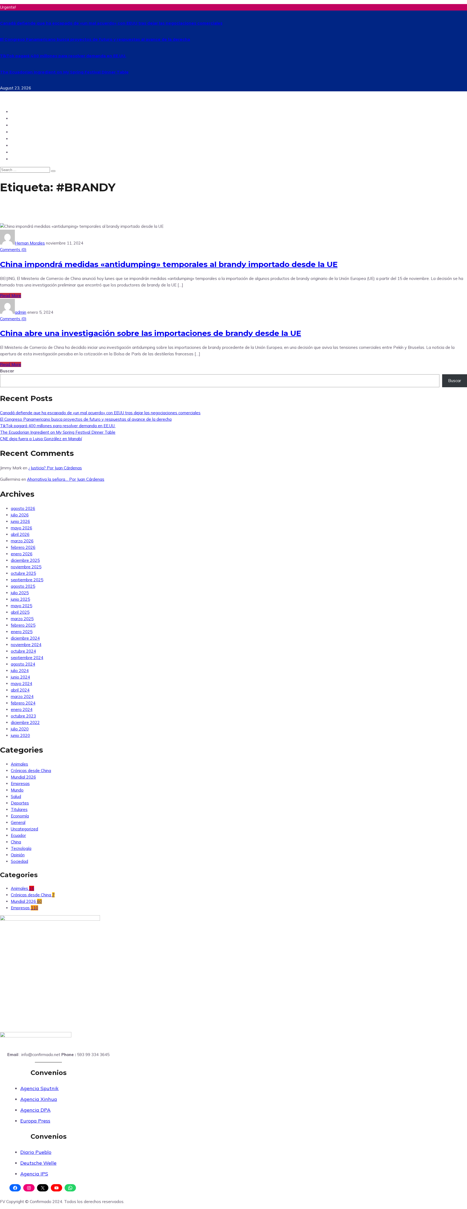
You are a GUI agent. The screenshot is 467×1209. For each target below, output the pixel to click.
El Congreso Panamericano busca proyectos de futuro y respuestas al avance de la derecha (95, 39)
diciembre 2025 (25, 560)
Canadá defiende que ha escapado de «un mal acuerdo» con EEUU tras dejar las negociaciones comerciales (111, 23)
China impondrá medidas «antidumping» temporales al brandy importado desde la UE (169, 264)
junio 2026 (20, 521)
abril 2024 (20, 690)
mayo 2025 (21, 605)
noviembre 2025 (26, 566)
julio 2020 (20, 729)
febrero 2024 (23, 703)
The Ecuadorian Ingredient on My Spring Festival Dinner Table (64, 72)
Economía (20, 816)
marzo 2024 (22, 696)
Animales (19, 764)
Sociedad (21, 145)
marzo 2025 (22, 618)
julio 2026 (20, 514)
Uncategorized (24, 828)
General (18, 822)
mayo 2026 (21, 527)
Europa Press (35, 1121)
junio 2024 (20, 677)
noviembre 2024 (26, 644)
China (17, 159)
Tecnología (23, 132)
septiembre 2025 (27, 579)
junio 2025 (20, 599)
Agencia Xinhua (38, 1099)
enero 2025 (21, 631)
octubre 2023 (23, 716)
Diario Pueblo (35, 1152)
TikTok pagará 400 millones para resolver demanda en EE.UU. (63, 56)
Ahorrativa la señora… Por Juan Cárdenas (65, 479)
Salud (17, 152)
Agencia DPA (35, 1110)
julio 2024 (20, 670)
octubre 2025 (23, 573)
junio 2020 (20, 735)
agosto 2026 (23, 508)
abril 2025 (20, 612)
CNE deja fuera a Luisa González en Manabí (41, 438)
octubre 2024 (23, 651)
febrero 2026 (23, 547)
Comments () (13, 249)
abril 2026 (20, 534)
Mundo (19, 118)
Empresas (20, 783)
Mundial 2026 (23, 777)
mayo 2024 (21, 683)
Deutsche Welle (38, 1163)
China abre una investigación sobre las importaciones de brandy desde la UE (150, 333)
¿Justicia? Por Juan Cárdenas (55, 467)
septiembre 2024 (27, 657)
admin (20, 312)
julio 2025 (20, 592)
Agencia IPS (34, 1174)
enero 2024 (21, 709)
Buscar (7, 370)
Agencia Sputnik (39, 1088)
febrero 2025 (23, 625)
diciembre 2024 (25, 638)
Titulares (19, 809)
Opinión (20, 125)
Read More (10, 295)
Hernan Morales (30, 243)
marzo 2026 (22, 540)
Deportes (21, 138)
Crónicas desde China (31, 770)
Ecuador (20, 111)
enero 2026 (21, 553)
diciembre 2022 (25, 722)
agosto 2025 (23, 586)
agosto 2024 (23, 664)
